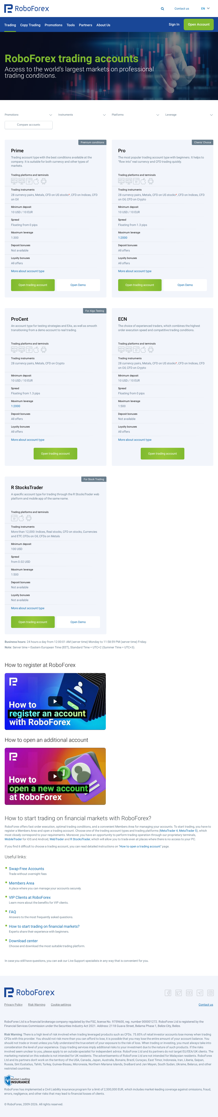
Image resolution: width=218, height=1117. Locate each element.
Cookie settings (61, 1004)
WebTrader (57, 839)
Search (95, 8)
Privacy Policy (13, 1004)
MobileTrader (13, 839)
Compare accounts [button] (28, 124)
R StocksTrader (80, 839)
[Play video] (55, 701)
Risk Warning (36, 1004)
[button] (26, 8)
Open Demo (78, 285)
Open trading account (33, 285)
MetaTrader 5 (188, 830)
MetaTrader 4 (169, 830)
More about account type (27, 271)
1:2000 (122, 237)
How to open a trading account (140, 846)
